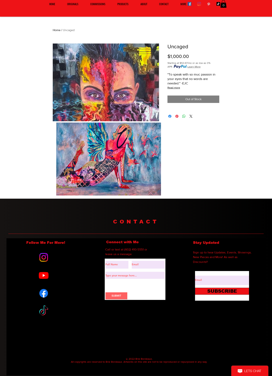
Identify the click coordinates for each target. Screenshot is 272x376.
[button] (223, 4)
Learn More (194, 66)
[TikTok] (218, 4)
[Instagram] (199, 4)
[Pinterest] (209, 4)
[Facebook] (189, 4)
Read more (173, 87)
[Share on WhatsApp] (184, 116)
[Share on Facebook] (170, 116)
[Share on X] (191, 116)
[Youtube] (43, 275)
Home (57, 30)
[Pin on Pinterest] (177, 116)
